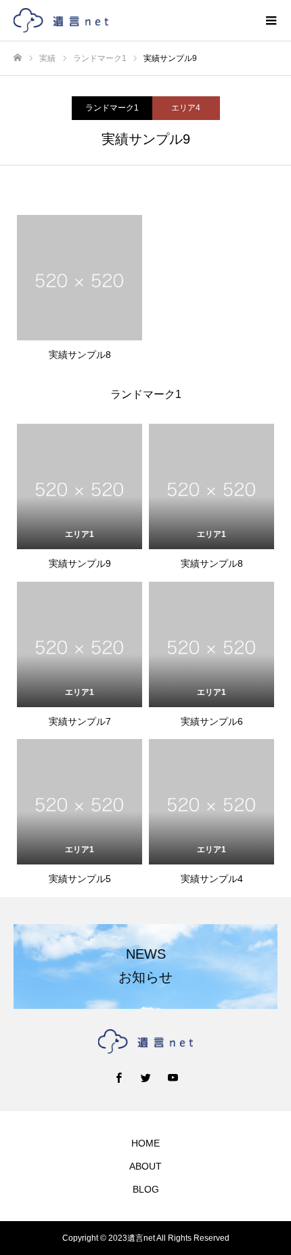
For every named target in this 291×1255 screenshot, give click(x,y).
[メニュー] (270, 20)
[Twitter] (145, 1077)
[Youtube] (172, 1077)
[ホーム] (18, 58)
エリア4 (185, 108)
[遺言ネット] (132, 20)
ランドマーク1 (112, 108)
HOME (145, 1143)
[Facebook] (118, 1077)
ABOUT (145, 1166)
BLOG (146, 1189)
